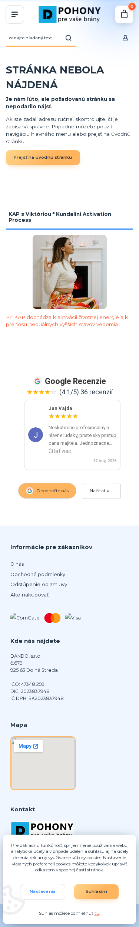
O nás (17, 564)
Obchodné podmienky (37, 574)
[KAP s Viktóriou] (69, 272)
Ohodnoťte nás (52, 490)
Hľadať (68, 37)
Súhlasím (96, 891)
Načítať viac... (104, 490)
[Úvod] (69, 14)
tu (97, 913)
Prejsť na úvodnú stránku (43, 157)
